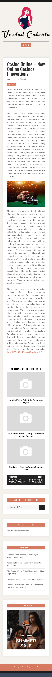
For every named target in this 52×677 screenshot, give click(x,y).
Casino (11, 84)
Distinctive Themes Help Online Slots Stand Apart (25, 579)
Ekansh (23, 79)
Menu (26, 45)
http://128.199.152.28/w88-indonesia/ (24, 352)
